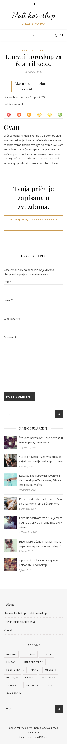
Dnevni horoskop (34, 50)
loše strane (15, 669)
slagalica (49, 677)
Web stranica (12, 318)
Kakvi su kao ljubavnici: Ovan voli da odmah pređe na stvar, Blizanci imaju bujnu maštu (40, 480)
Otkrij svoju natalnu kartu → (33, 223)
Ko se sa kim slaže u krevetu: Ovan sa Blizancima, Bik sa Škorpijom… (41, 501)
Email (8, 300)
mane (34, 669)
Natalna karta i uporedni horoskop (25, 613)
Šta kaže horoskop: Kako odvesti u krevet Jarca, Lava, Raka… (41, 440)
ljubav (11, 662)
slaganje (12, 685)
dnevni (11, 654)
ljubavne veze (33, 662)
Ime (7, 282)
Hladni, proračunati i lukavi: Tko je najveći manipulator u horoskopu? (40, 544)
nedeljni (12, 677)
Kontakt (9, 630)
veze (49, 685)
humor (47, 654)
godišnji (29, 654)
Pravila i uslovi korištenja (19, 621)
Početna (9, 604)
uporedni (32, 685)
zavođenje (13, 692)
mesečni (50, 669)
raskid (30, 677)
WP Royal (42, 737)
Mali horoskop (33, 15)
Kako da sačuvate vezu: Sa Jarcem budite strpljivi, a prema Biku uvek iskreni (40, 522)
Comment (10, 337)
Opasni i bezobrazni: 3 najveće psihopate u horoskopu (38, 563)
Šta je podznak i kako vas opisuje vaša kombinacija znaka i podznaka (41, 459)
